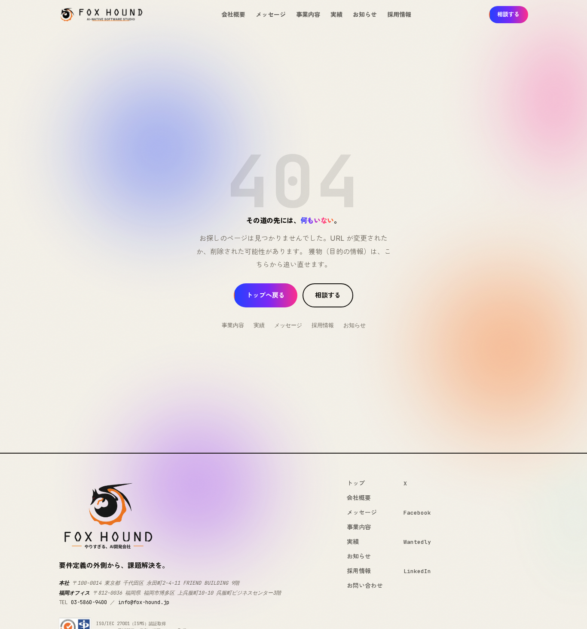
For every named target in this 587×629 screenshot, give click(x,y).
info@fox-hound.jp (143, 602)
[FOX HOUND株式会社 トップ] (101, 14)
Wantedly (417, 542)
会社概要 (233, 14)
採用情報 (399, 14)
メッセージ (271, 14)
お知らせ (365, 14)
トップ (356, 483)
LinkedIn (417, 571)
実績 (336, 14)
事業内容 (308, 14)
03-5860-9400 (89, 602)
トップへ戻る (265, 295)
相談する (508, 14)
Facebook (417, 512)
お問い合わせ (365, 585)
